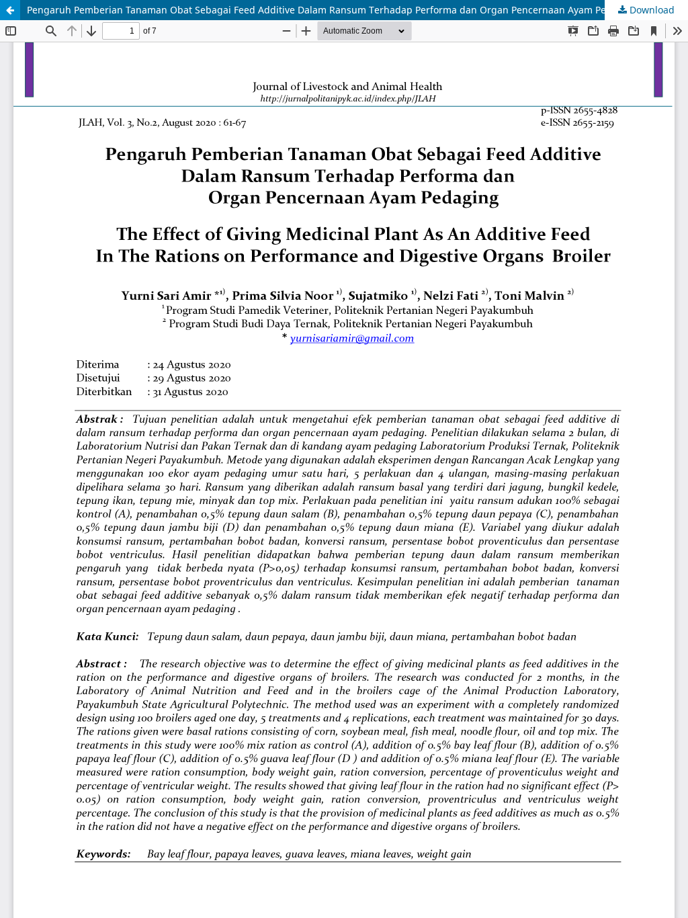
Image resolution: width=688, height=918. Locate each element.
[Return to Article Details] (10, 10)
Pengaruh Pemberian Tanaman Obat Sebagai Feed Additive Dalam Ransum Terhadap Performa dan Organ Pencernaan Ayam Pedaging (332, 9)
